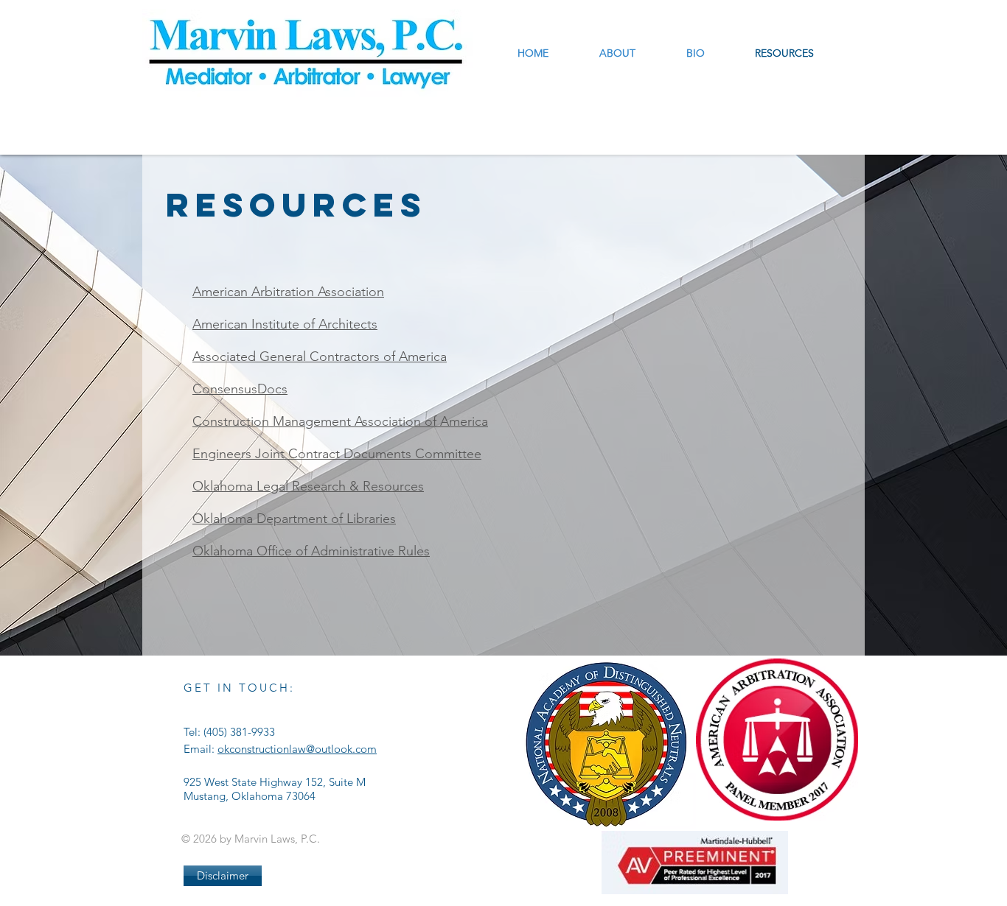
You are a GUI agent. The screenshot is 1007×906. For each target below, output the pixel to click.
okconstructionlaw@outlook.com (297, 749)
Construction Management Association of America (340, 421)
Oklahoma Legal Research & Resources (308, 486)
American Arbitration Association (288, 292)
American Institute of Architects (284, 324)
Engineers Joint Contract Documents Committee (336, 454)
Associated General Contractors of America (319, 356)
